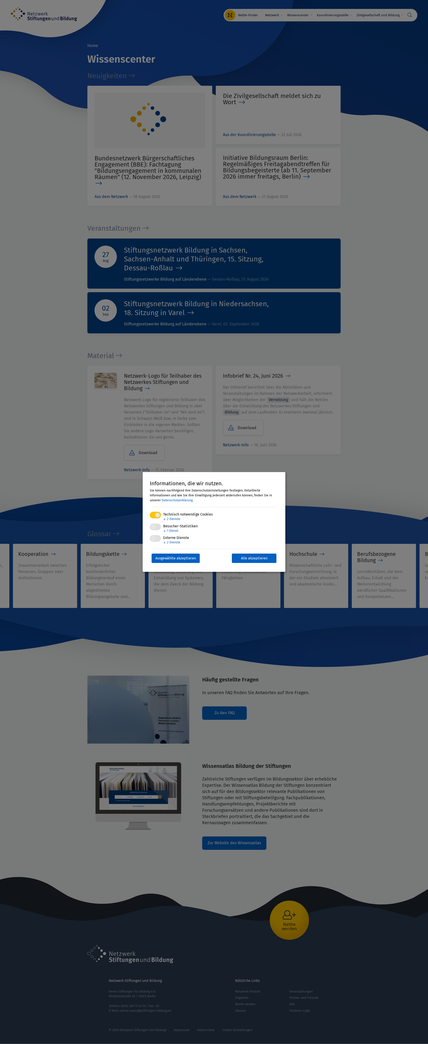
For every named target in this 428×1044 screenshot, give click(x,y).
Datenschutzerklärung (177, 500)
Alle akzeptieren (254, 558)
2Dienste (171, 519)
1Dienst (170, 530)
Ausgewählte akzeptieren (175, 558)
